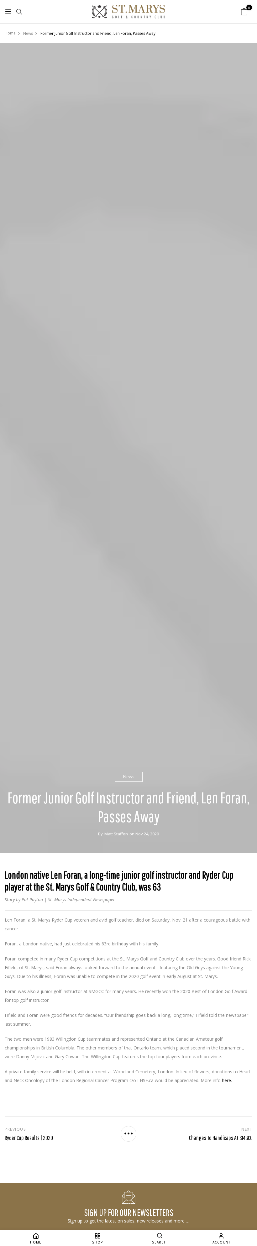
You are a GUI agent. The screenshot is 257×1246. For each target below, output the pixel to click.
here (226, 1080)
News (128, 777)
